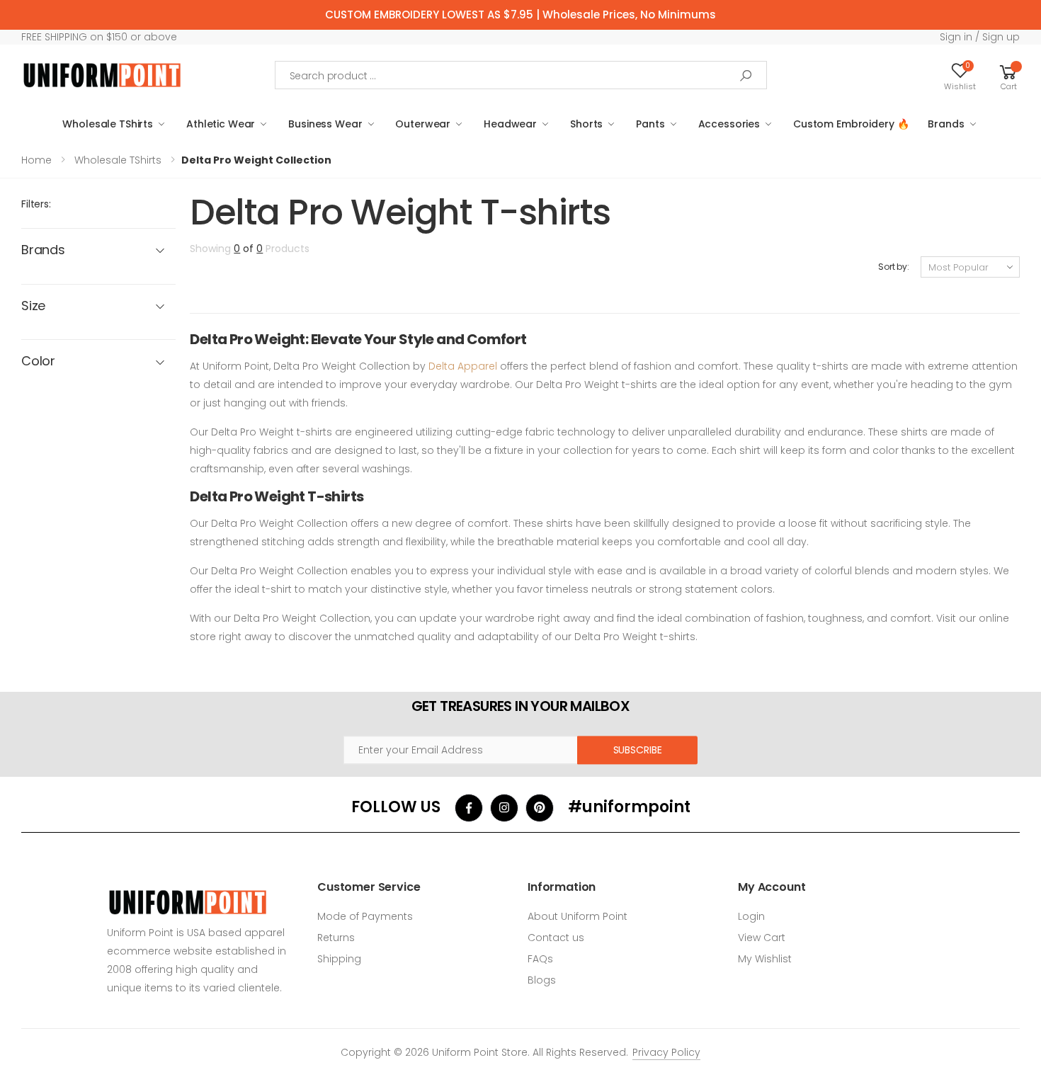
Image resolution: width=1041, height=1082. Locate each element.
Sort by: (893, 267)
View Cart (761, 937)
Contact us (556, 937)
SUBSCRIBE (637, 750)
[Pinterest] (539, 808)
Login (751, 916)
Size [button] (33, 306)
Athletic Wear (220, 124)
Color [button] (38, 361)
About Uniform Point (577, 916)
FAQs (540, 959)
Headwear (510, 124)
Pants (650, 124)
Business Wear (325, 124)
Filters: (36, 204)
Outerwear (422, 124)
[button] (1008, 75)
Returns (336, 937)
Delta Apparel (462, 366)
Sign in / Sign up (980, 37)
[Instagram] (504, 808)
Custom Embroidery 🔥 (851, 124)
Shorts (586, 124)
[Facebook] (469, 808)
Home (36, 160)
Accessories (729, 124)
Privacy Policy (666, 1052)
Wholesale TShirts (107, 124)
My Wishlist (765, 959)
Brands (946, 124)
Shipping (339, 959)
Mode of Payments (365, 916)
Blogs (542, 980)
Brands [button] (43, 250)
